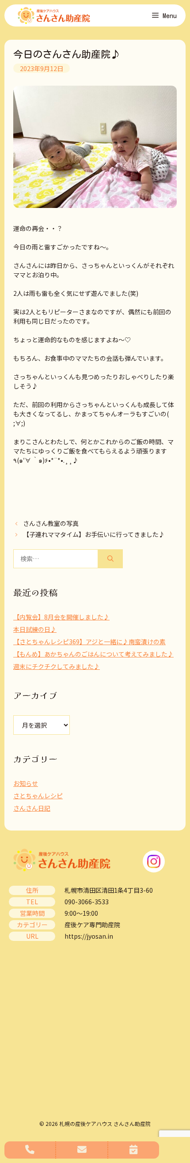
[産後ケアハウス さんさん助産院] (54, 15)
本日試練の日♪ (35, 629)
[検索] (110, 558)
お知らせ (25, 783)
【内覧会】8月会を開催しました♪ (61, 616)
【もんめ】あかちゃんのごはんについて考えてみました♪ (93, 653)
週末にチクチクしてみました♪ (56, 666)
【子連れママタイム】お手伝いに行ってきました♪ (94, 534)
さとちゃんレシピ (38, 795)
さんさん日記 (31, 808)
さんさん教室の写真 (51, 523)
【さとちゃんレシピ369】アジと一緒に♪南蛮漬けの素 (89, 641)
